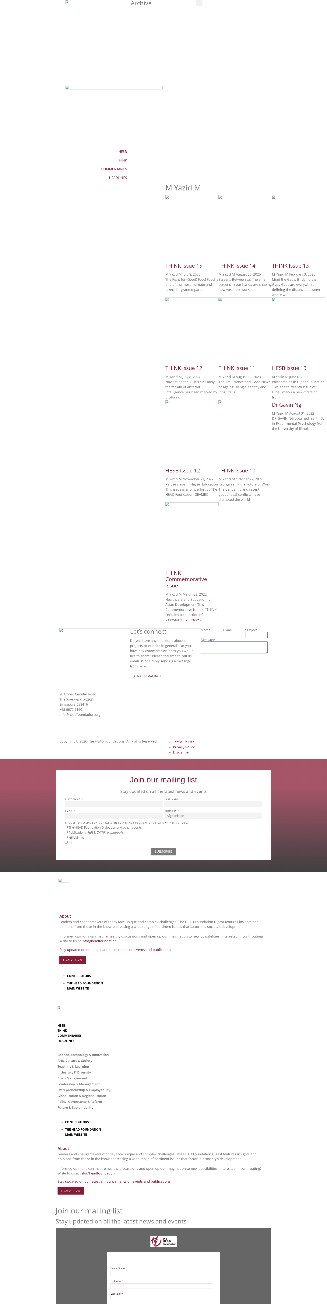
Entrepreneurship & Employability (84, 1090)
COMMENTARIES (114, 169)
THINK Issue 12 (183, 367)
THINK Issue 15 (183, 265)
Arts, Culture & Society (75, 1060)
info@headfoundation (99, 941)
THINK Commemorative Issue (186, 579)
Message (208, 639)
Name (205, 630)
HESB (122, 151)
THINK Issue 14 (237, 265)
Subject (251, 630)
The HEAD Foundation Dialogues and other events (105, 827)
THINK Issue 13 (290, 265)
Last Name (172, 799)
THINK (122, 160)
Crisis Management (72, 1078)
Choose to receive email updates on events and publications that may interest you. (126, 823)
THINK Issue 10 (237, 470)
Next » (196, 620)
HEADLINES (118, 177)
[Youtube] (85, 726)
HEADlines (76, 837)
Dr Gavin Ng (286, 404)
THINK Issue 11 (237, 367)
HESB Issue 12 (182, 470)
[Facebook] (64, 726)
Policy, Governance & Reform (80, 1101)
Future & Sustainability (75, 1107)
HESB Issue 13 (289, 367)
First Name (73, 799)
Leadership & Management (79, 1084)
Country (171, 811)
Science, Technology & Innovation (83, 1055)
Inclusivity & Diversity (74, 1072)
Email (227, 630)
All (70, 842)
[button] (199, 3)
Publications (97, 832)
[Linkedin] (95, 726)
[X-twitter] (74, 726)
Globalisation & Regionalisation (82, 1096)
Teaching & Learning (73, 1066)
